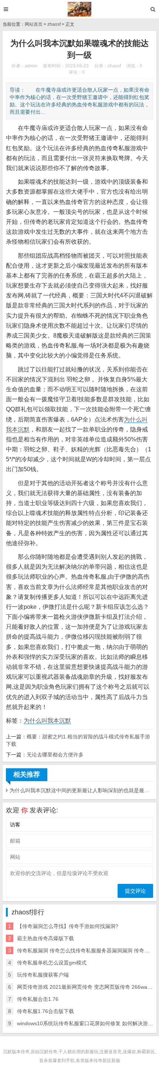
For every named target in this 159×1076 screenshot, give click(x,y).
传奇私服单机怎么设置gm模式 (52, 963)
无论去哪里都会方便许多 (55, 755)
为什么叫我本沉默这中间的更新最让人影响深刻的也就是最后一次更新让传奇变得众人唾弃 (81, 790)
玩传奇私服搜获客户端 (43, 975)
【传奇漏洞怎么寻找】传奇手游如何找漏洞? (67, 926)
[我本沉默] (80, 9)
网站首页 (34, 24)
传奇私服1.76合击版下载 (45, 1011)
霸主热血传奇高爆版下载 (45, 938)
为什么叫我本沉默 (47, 720)
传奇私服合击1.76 (37, 999)
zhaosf (54, 24)
